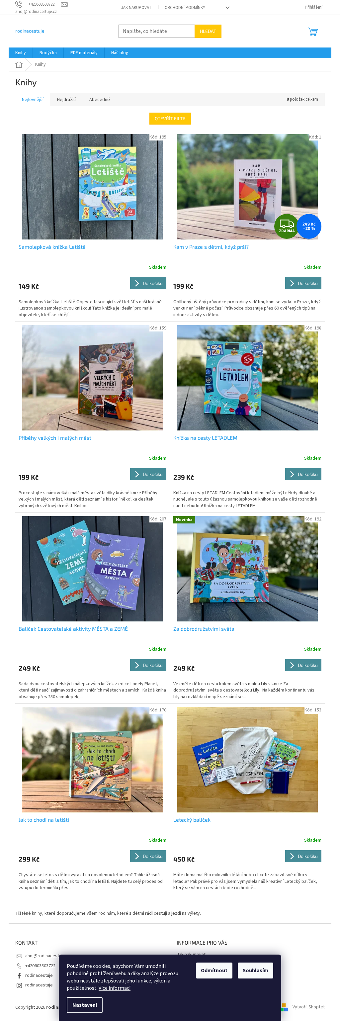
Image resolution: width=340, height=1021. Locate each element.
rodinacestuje (39, 975)
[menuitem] (21, 52)
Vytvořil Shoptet (309, 1007)
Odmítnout (214, 970)
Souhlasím (255, 970)
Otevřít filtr (170, 118)
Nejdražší (66, 99)
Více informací (114, 988)
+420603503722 (40, 966)
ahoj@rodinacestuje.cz (48, 956)
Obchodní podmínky (185, 8)
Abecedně (99, 99)
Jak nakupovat (136, 8)
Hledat (208, 31)
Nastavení (84, 1005)
